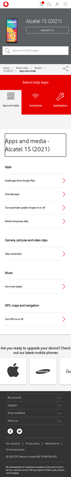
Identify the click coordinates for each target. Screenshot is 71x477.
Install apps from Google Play (20, 180)
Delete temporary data (16, 221)
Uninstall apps (12, 194)
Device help (22, 68)
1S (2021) (8, 71)
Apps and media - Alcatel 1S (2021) (27, 145)
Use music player (13, 286)
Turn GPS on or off (14, 319)
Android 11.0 (47, 30)
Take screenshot (13, 253)
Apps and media (27, 71)
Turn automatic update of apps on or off (25, 207)
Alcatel (38, 68)
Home (6, 68)
